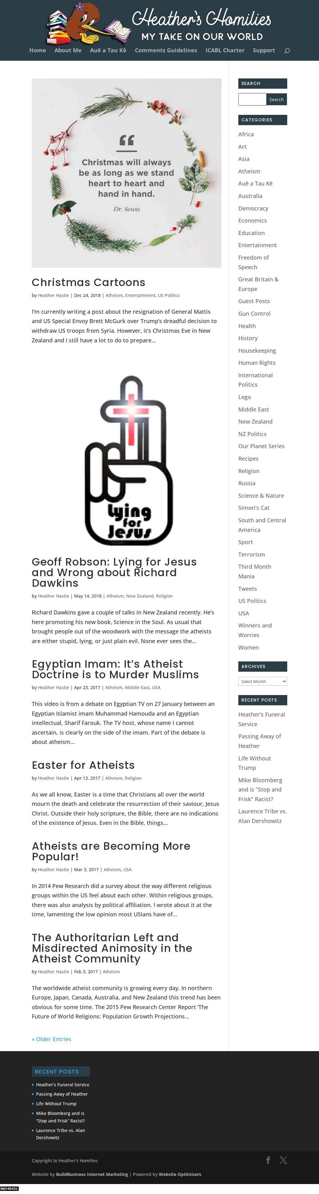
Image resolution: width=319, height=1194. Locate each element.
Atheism (114, 295)
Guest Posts (254, 301)
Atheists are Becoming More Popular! (111, 851)
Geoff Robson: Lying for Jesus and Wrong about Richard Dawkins (114, 572)
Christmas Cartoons (89, 282)
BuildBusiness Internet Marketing (92, 1174)
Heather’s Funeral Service (62, 1085)
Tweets (247, 588)
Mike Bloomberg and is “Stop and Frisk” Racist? (260, 789)
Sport (245, 542)
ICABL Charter (225, 51)
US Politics (169, 295)
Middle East (137, 687)
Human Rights (257, 362)
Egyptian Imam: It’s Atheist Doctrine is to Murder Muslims (115, 669)
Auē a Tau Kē (108, 51)
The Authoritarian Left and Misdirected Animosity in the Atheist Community (112, 948)
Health (247, 326)
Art (242, 146)
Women (248, 647)
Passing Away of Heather (62, 1094)
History (248, 338)
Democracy (253, 208)
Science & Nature (261, 495)
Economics (252, 220)
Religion (164, 596)
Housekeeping (257, 350)
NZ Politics (252, 434)
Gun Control (254, 313)
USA (156, 687)
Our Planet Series (261, 446)
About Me (68, 51)
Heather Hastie (53, 295)
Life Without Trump (56, 1104)
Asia (244, 158)
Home (37, 51)
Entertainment (140, 295)
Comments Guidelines (166, 51)
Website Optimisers (180, 1174)
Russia (246, 483)
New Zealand (140, 596)
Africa (246, 134)
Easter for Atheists (83, 765)
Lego (244, 397)
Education (251, 233)
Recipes (248, 458)
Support (264, 51)
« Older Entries (51, 1039)
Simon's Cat (253, 507)
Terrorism (251, 554)
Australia (250, 196)
